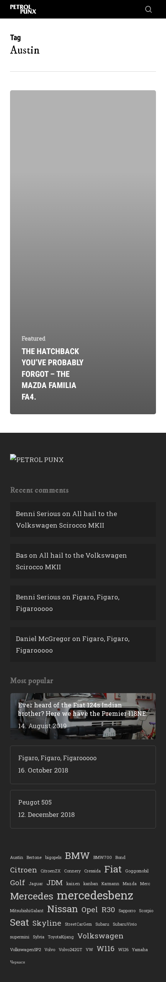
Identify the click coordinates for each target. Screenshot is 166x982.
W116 (106, 948)
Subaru (102, 924)
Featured (34, 338)
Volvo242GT (70, 949)
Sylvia (38, 937)
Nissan (62, 909)
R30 (108, 909)
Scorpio (146, 910)
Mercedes (31, 896)
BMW (77, 855)
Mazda (130, 883)
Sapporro (127, 910)
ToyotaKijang (61, 937)
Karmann (110, 883)
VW (89, 949)
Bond (120, 857)
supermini (19, 937)
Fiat (113, 869)
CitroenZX (51, 871)
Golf (17, 882)
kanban (90, 883)
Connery (72, 871)
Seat (19, 922)
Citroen (23, 869)
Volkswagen (100, 935)
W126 (123, 949)
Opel (89, 909)
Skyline (46, 923)
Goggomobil (137, 871)
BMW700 (102, 857)
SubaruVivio (125, 924)
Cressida (92, 871)
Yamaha (140, 949)
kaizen (73, 883)
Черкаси (17, 962)
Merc (145, 883)
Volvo (49, 949)
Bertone (34, 857)
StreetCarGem (78, 924)
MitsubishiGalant (27, 910)
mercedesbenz (95, 895)
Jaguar (36, 883)
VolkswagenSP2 (25, 949)
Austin (16, 857)
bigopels (53, 857)
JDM (54, 882)
